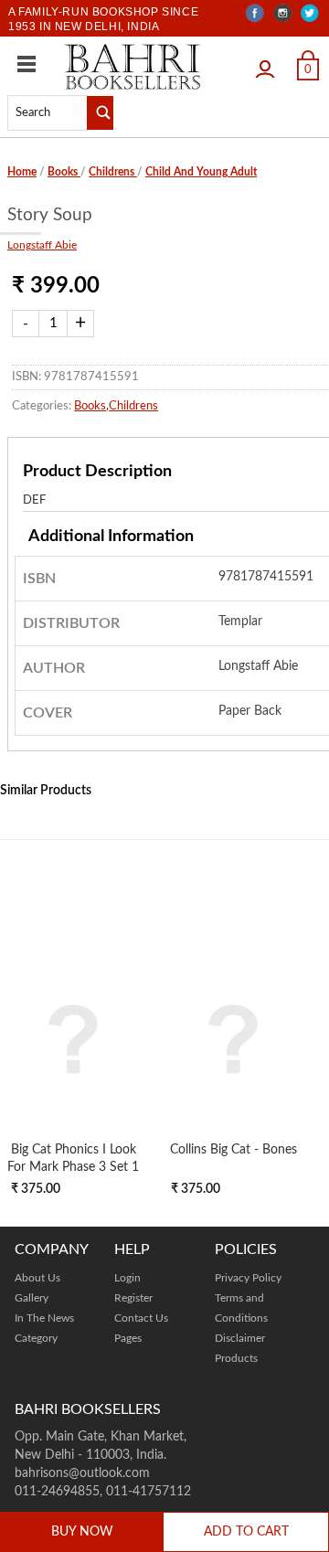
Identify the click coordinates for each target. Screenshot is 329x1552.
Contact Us (141, 1318)
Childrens (113, 171)
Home (22, 171)
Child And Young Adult (201, 171)
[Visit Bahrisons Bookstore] (132, 66)
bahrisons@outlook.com (82, 1473)
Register (133, 1297)
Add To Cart (246, 1531)
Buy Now (82, 1531)
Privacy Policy (248, 1277)
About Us (37, 1277)
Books (64, 171)
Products (236, 1358)
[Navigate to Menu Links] (26, 64)
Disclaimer (240, 1338)
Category (36, 1338)
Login (269, 64)
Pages (128, 1338)
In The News (44, 1318)
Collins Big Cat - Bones (233, 1149)
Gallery (31, 1297)
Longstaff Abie (42, 244)
